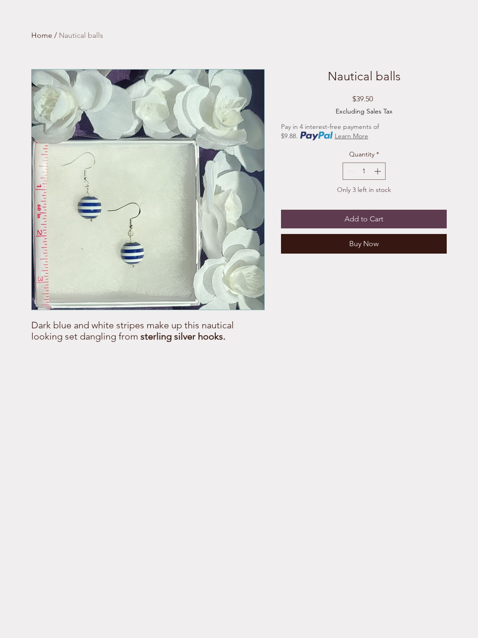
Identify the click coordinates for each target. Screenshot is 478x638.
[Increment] (378, 171)
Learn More (351, 136)
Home (41, 35)
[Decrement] (350, 171)
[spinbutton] (364, 171)
